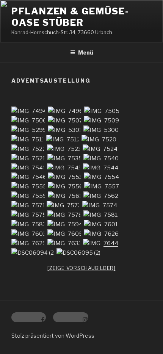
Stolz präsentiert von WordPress (52, 335)
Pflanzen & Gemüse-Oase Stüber (70, 17)
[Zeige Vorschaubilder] (81, 268)
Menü (85, 52)
